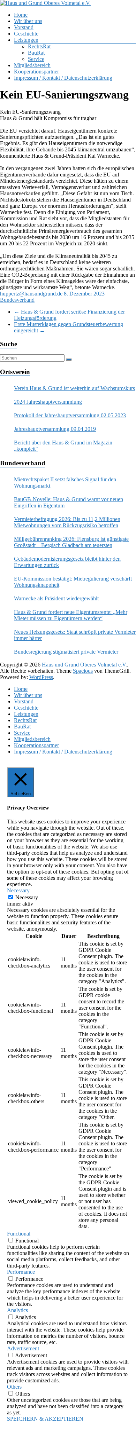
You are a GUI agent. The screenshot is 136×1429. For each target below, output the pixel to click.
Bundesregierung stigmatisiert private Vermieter (66, 652)
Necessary (26, 897)
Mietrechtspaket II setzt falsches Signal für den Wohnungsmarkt (65, 482)
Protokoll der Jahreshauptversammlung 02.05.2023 (70, 415)
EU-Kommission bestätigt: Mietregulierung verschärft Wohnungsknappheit (73, 582)
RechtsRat (39, 46)
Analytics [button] (17, 1310)
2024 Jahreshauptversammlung (48, 402)
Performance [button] (21, 1272)
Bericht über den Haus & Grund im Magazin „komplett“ (63, 446)
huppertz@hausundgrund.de (31, 294)
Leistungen (26, 40)
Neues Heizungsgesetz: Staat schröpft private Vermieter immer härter (75, 635)
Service (36, 59)
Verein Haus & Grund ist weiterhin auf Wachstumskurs (74, 388)
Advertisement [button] (23, 1348)
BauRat (36, 53)
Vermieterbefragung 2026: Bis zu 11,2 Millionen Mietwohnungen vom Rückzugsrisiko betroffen (67, 522)
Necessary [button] (18, 890)
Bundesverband (17, 300)
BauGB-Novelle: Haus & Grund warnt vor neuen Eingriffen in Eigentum (68, 502)
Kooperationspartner (36, 71)
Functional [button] (18, 1234)
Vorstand (23, 27)
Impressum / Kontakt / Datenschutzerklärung (63, 78)
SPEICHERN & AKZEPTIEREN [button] (45, 1419)
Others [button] (14, 1387)
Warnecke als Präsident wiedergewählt (56, 598)
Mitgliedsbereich (32, 65)
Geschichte (26, 34)
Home (21, 15)
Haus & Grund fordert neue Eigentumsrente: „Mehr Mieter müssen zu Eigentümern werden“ (70, 615)
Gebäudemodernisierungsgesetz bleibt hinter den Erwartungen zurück (67, 562)
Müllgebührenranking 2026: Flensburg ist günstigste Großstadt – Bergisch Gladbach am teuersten (71, 542)
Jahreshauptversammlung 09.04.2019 (55, 429)
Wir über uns (28, 21)
